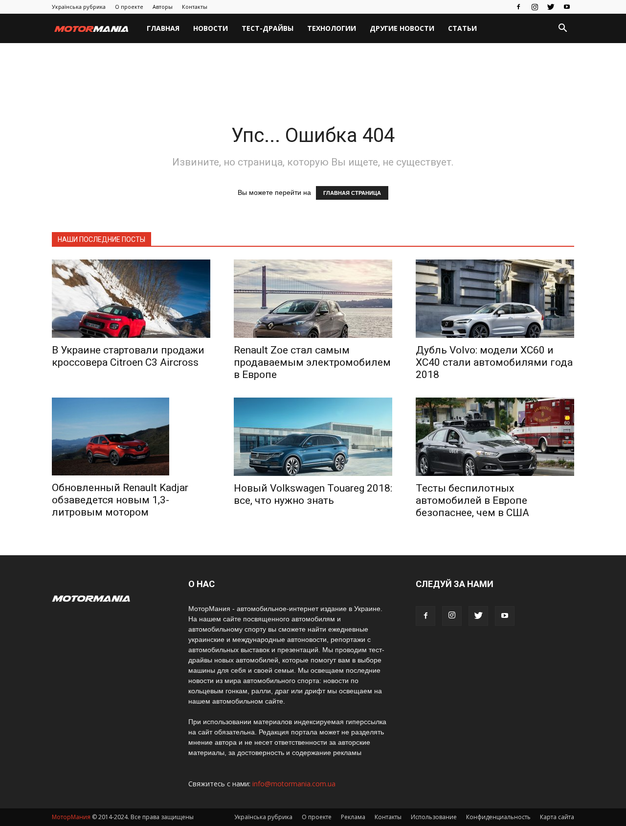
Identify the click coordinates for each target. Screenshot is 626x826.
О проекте (129, 6)
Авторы (163, 6)
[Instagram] (534, 7)
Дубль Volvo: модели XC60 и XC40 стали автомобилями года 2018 (494, 362)
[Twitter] (550, 7)
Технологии (331, 28)
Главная (163, 28)
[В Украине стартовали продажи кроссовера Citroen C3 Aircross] (131, 299)
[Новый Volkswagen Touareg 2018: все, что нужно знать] (313, 437)
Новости (210, 28)
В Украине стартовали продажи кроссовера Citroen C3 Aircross (128, 356)
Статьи (462, 28)
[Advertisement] (313, 77)
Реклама (353, 817)
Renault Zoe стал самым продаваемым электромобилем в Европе (312, 362)
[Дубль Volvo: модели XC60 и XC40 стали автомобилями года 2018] (495, 299)
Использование (434, 817)
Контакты (194, 6)
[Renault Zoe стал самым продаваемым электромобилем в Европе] (313, 299)
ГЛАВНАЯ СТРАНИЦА (352, 193)
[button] (562, 29)
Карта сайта (557, 817)
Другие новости (402, 28)
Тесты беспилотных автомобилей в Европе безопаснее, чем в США (472, 500)
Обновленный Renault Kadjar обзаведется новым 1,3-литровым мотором (120, 500)
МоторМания (71, 817)
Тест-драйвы (267, 28)
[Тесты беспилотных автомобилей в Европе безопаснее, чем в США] (495, 437)
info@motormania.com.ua (293, 783)
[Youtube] (566, 7)
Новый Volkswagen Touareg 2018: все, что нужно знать (313, 494)
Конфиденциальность (498, 817)
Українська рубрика (79, 6)
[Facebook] (518, 7)
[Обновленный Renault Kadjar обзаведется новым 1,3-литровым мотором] (131, 436)
